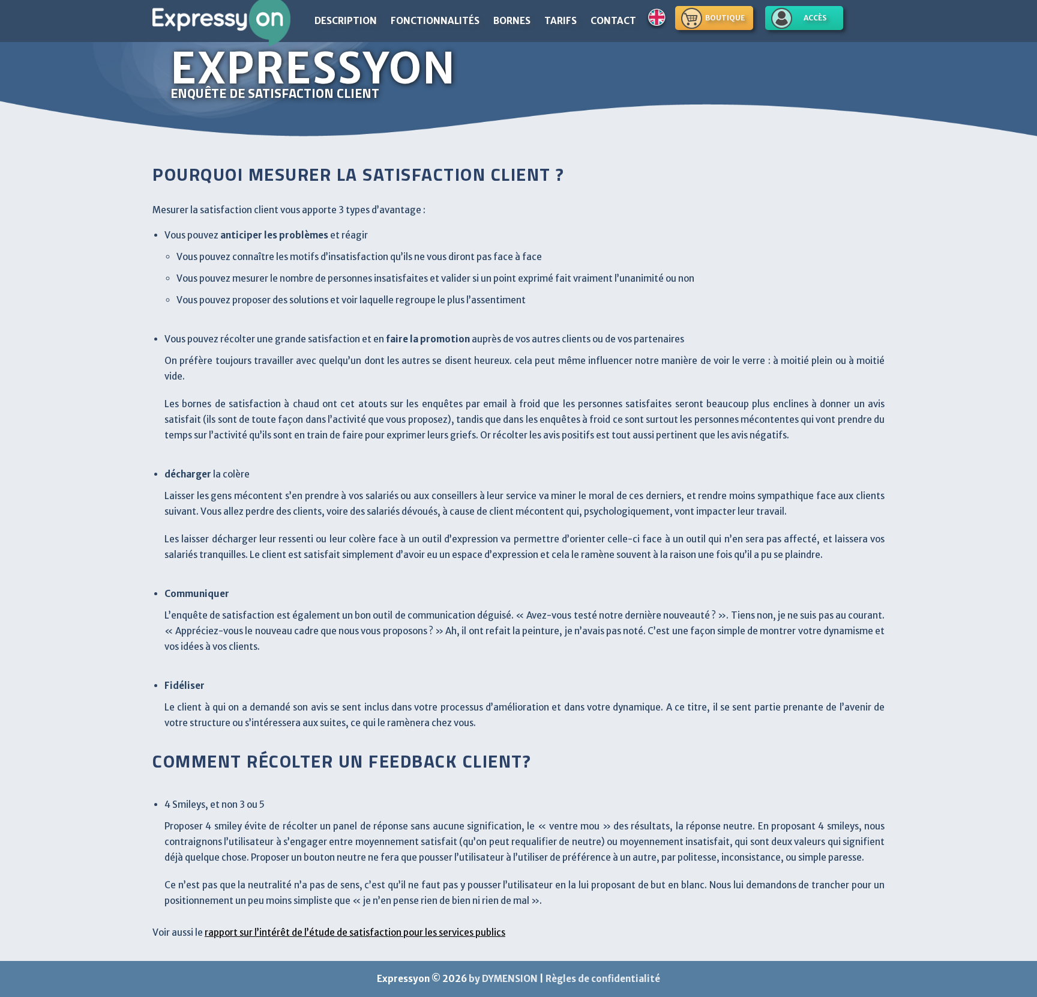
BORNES (512, 20)
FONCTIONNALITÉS (435, 20)
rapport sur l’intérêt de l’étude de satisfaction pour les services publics (355, 932)
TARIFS (560, 20)
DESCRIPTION (345, 20)
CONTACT (613, 20)
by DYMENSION (503, 978)
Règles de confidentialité (603, 978)
